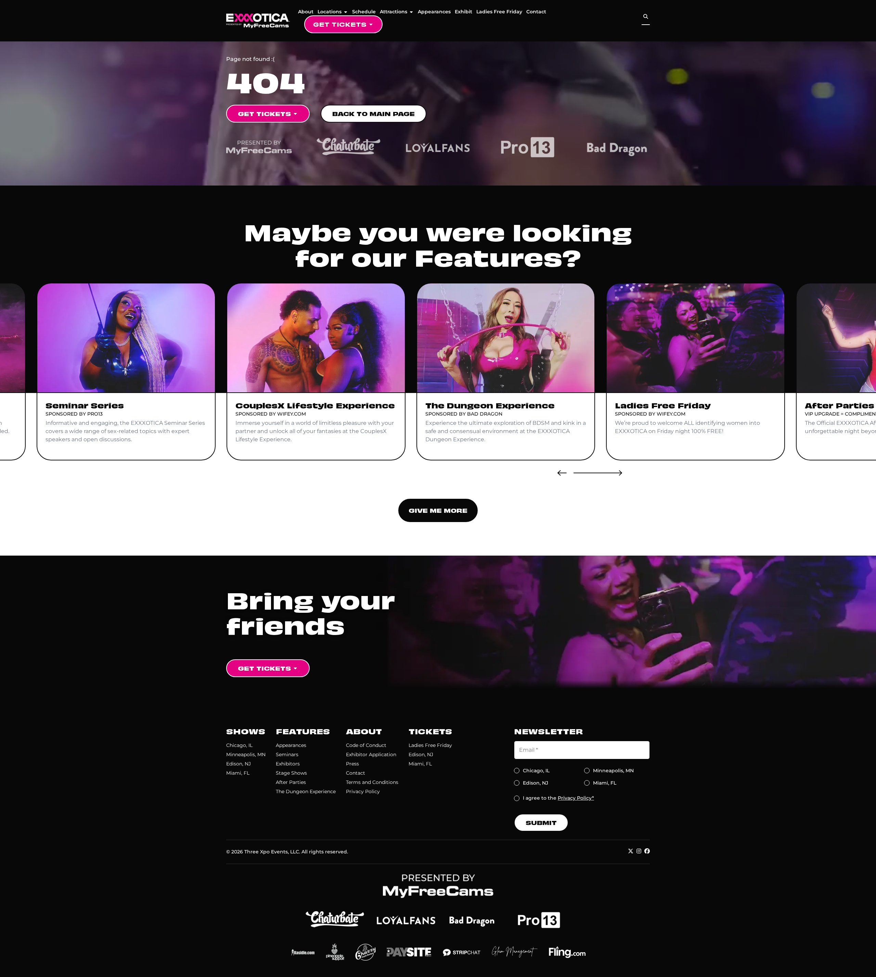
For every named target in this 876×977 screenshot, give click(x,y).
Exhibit (463, 12)
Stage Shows (291, 773)
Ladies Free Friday (499, 12)
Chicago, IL (239, 745)
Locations (330, 12)
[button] (562, 472)
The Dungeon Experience (306, 791)
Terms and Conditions (372, 782)
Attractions (393, 12)
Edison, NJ (238, 764)
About (305, 12)
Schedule (364, 12)
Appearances (434, 12)
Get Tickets (339, 24)
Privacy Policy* (576, 798)
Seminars (287, 754)
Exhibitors (288, 764)
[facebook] (647, 851)
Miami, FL (237, 773)
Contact (536, 12)
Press (352, 764)
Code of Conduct (366, 745)
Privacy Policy (363, 791)
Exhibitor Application (371, 754)
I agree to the (558, 798)
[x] (630, 851)
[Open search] (646, 16)
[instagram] (639, 851)
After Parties (291, 782)
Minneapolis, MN (246, 754)
